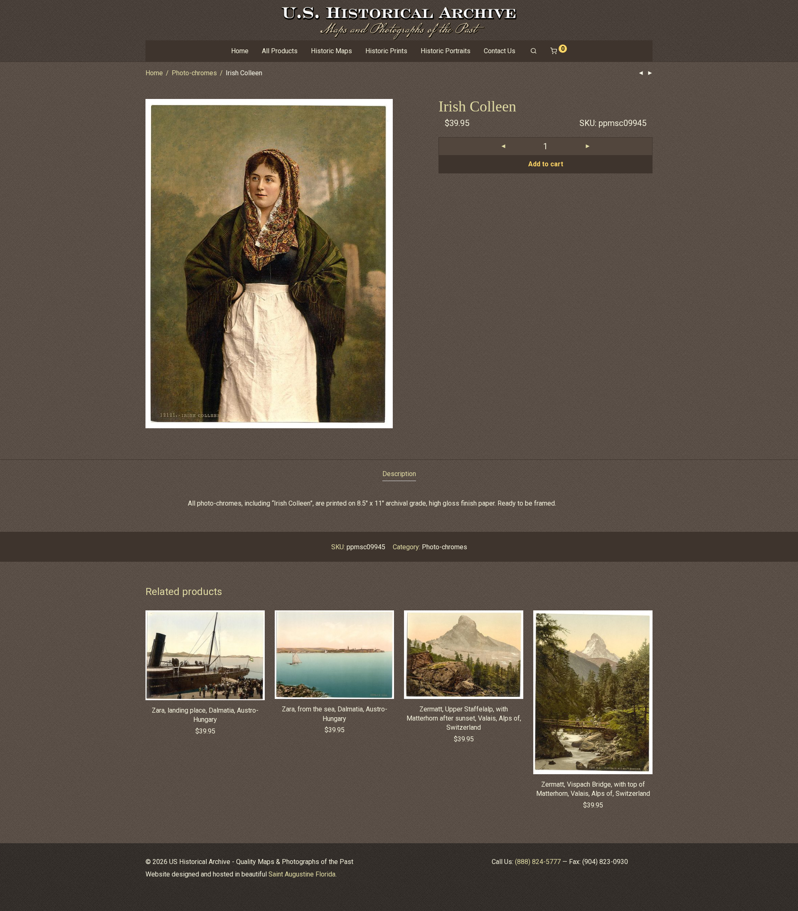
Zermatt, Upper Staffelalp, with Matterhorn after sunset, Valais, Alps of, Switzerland (463, 718)
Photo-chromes (194, 73)
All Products (280, 51)
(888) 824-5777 (538, 862)
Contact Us (499, 51)
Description (399, 474)
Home (240, 51)
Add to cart (545, 164)
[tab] (399, 474)
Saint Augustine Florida (301, 874)
